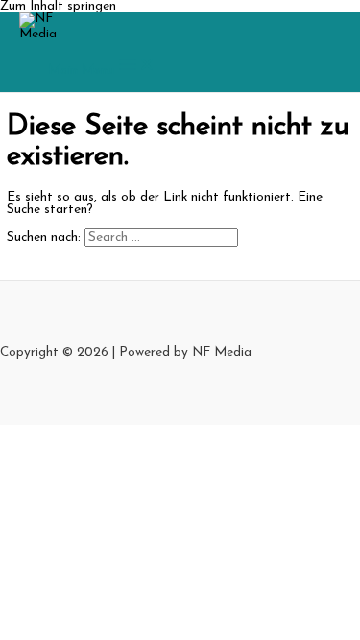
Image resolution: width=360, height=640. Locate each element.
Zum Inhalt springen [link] (58, 6)
